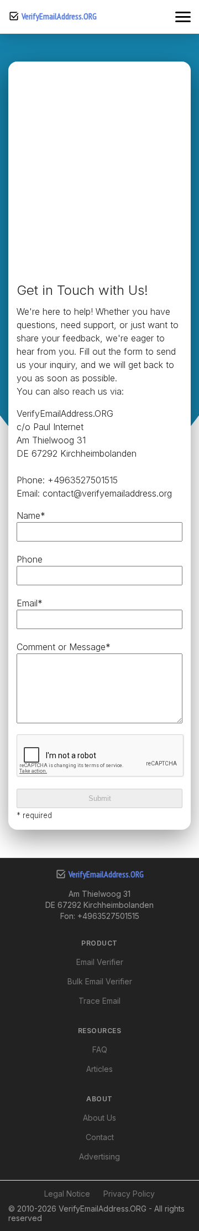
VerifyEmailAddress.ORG (59, 16)
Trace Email (99, 1000)
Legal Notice (67, 1193)
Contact (100, 1137)
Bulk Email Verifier (99, 981)
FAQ (99, 1049)
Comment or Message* (64, 646)
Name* (31, 515)
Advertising (99, 1156)
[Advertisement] (99, 175)
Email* (30, 603)
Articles (99, 1069)
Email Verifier (99, 962)
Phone (30, 559)
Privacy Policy (129, 1193)
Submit (99, 798)
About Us (99, 1117)
